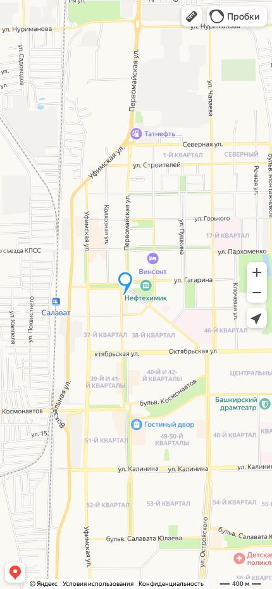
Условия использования (98, 583)
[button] (192, 16)
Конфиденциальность (171, 583)
